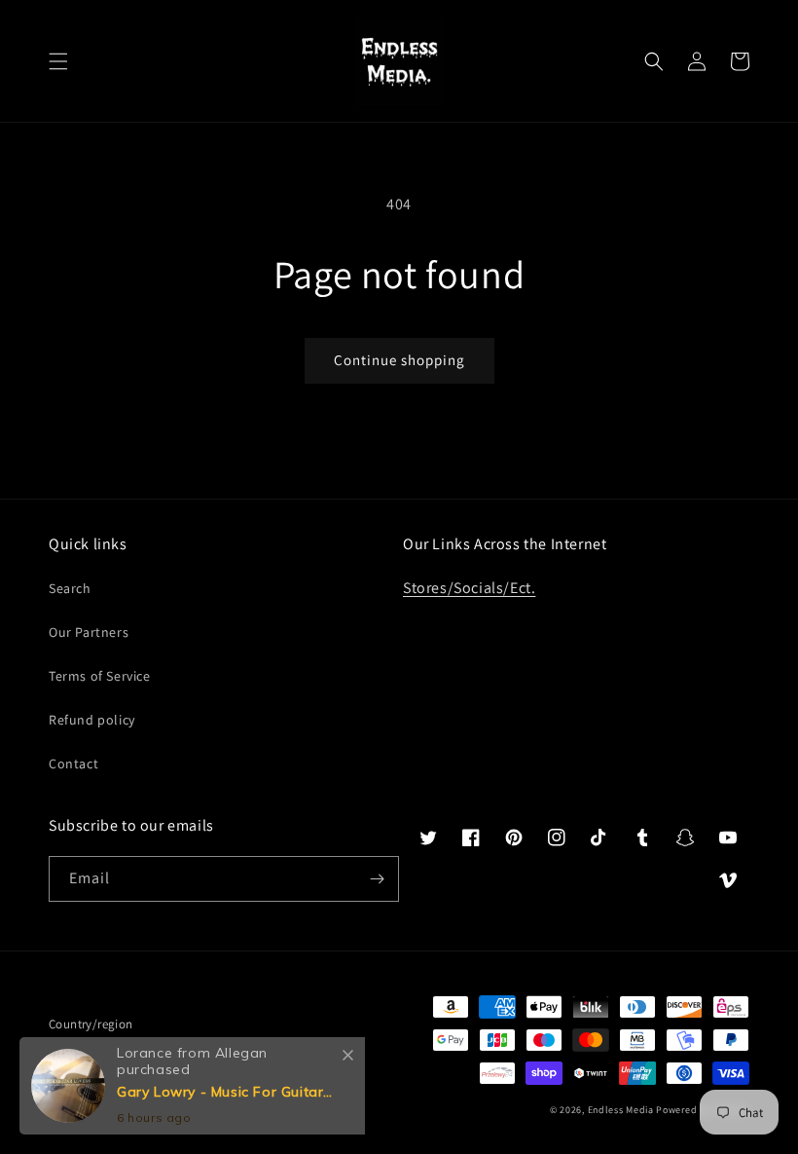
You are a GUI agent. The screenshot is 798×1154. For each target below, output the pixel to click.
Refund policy (92, 719)
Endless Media (621, 1109)
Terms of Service (100, 676)
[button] (58, 61)
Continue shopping (399, 360)
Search (70, 588)
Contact (73, 763)
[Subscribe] (376, 879)
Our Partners (88, 632)
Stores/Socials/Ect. (469, 587)
